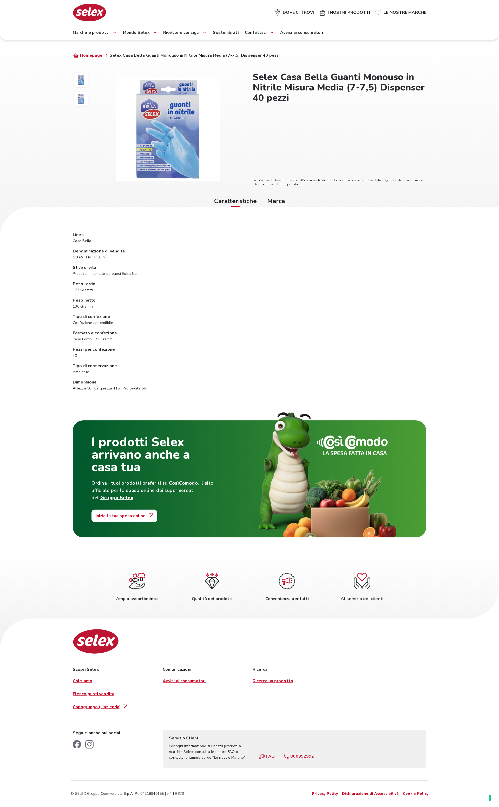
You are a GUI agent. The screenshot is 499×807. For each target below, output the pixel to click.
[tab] (235, 202)
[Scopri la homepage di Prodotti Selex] (89, 12)
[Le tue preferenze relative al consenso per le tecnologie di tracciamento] (490, 798)
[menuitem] (294, 11)
